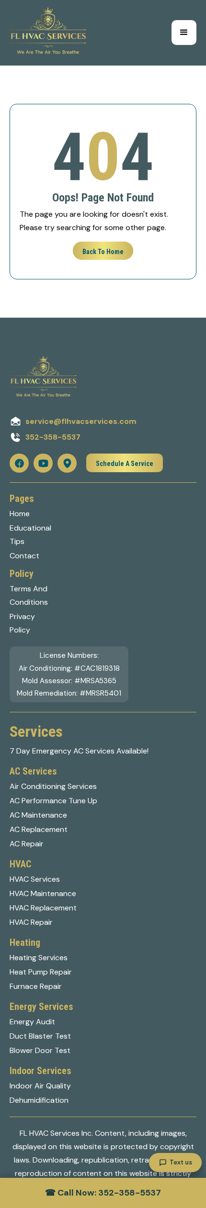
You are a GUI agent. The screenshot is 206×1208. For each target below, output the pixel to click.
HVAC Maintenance (43, 893)
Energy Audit (32, 1022)
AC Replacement (39, 829)
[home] (48, 32)
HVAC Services (35, 879)
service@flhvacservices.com (81, 421)
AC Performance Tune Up (53, 801)
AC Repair (27, 844)
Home (20, 514)
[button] (184, 32)
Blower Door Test (40, 1050)
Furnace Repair (36, 986)
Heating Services (39, 958)
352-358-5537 (52, 437)
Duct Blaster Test (40, 1036)
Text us (181, 1162)
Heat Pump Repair (41, 972)
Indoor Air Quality (40, 1086)
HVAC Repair (31, 922)
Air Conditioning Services (53, 786)
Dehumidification (39, 1100)
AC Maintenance (38, 815)
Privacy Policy (22, 623)
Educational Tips (30, 534)
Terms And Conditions (29, 595)
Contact (24, 556)
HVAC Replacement (43, 908)
